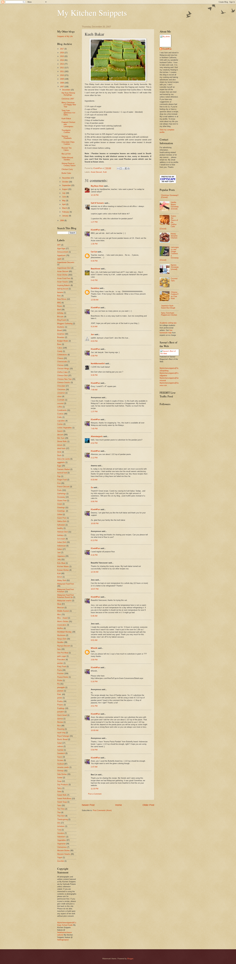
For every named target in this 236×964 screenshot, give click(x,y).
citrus (59, 396)
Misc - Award (62, 618)
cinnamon (61, 393)
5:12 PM (94, 458)
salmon (60, 746)
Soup (59, 781)
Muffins (60, 628)
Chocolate (61, 386)
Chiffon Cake (62, 372)
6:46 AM (94, 616)
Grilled (59, 514)
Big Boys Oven (97, 186)
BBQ (59, 303)
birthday (60, 313)
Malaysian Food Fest (65, 584)
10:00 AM (94, 730)
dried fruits (61, 448)
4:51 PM (94, 706)
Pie (58, 684)
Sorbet (59, 778)
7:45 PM (94, 429)
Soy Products (62, 785)
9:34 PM (94, 261)
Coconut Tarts (174, 279)
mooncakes (61, 625)
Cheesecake (62, 362)
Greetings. (61, 511)
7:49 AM (94, 390)
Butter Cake (66, 173)
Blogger (130, 959)
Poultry (60, 701)
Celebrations (62, 355)
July (64, 193)
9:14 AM (94, 327)
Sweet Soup (62, 802)
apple (59, 259)
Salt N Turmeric (97, 203)
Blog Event (61, 320)
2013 (62, 64)
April (64, 204)
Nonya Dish (61, 639)
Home (118, 805)
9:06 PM (94, 501)
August (65, 189)
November (66, 178)
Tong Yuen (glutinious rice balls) (68, 112)
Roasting (60, 729)
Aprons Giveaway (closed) (175, 267)
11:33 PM (94, 789)
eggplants (61, 462)
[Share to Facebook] (126, 168)
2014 (62, 60)
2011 (62, 71)
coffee (59, 407)
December (66, 90)
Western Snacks (63, 854)
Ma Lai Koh (66, 154)
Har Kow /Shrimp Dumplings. (68, 94)
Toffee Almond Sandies (67, 159)
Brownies (60, 337)
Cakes (59, 348)
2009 (62, 79)
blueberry (60, 327)
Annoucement (62, 252)
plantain (60, 691)
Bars (59, 296)
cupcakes (61, 421)
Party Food (61, 667)
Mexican (60, 608)
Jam (59, 553)
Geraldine (95, 288)
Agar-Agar (61, 248)
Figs (59, 476)
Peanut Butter (62, 677)
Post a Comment (94, 794)
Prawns (60, 705)
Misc (59, 615)
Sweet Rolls (62, 795)
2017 (62, 49)
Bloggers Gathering (64, 324)
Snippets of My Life (65, 36)
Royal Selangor (63, 736)
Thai (59, 812)
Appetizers (61, 255)
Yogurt (59, 857)
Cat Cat (94, 252)
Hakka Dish (61, 521)
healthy (60, 528)
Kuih (105, 172)
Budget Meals (62, 341)
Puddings (61, 708)
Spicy (59, 788)
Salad (59, 743)
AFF (59, 245)
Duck (59, 455)
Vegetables (61, 840)
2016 (62, 53)
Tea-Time (61, 809)
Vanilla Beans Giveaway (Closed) (175, 205)
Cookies (60, 414)
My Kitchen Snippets (92, 12)
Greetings (61, 507)
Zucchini (60, 861)
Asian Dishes (62, 275)
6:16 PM (94, 555)
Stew (59, 792)
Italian (59, 549)
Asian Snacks (62, 282)
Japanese (61, 556)
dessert (60, 435)
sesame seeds (63, 767)
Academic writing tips (168, 323)
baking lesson (62, 289)
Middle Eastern (63, 611)
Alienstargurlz (97, 436)
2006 (62, 220)
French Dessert (63, 487)
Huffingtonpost (63, 940)
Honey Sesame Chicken (174, 236)
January (65, 216)
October (65, 182)
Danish (60, 431)
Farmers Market (63, 469)
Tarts (59, 805)
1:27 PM (94, 222)
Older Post (148, 805)
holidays (60, 535)
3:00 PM (94, 660)
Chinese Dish (62, 376)
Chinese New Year (64, 379)
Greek (59, 504)
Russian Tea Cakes (66, 149)
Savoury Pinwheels (67, 137)
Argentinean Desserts (65, 262)
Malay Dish (61, 580)
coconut (60, 403)
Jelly (59, 560)
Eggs (59, 466)
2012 (62, 68)
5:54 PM (94, 750)
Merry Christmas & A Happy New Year (69, 105)
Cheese (60, 358)
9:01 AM (94, 640)
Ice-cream (61, 539)
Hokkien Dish (62, 532)
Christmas (61, 389)
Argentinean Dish (64, 268)
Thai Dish (61, 816)
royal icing (61, 733)
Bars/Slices (61, 299)
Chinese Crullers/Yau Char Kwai (175, 295)
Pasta (59, 670)
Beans (59, 306)
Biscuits (60, 317)
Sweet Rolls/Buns (64, 798)
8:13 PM (94, 540)
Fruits (59, 490)
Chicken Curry (67, 169)
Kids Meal (61, 563)
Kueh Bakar (66, 119)
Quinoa (60, 719)
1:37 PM (94, 412)
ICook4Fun (95, 230)
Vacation (60, 833)
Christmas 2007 (68, 99)
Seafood (60, 764)
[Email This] (118, 168)
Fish (59, 483)
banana (60, 292)
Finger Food (62, 480)
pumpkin (60, 712)
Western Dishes (63, 850)
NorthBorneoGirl (98, 364)
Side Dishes (62, 774)
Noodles (60, 642)
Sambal (60, 750)
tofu (58, 823)
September (66, 185)
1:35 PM (94, 244)
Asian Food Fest (63, 278)
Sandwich (61, 753)
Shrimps (60, 771)
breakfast (61, 334)
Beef (59, 310)
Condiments (62, 410)
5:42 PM (94, 280)
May (64, 201)
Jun (92, 334)
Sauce (59, 757)
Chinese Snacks (63, 382)
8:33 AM (94, 480)
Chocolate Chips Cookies (68, 143)
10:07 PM (94, 589)
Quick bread (62, 715)
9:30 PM (94, 375)
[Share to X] (123, 168)
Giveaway (61, 497)
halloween (61, 525)
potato (59, 698)
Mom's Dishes (62, 621)
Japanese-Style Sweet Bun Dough (168, 307)
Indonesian (61, 546)
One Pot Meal (62, 653)
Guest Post (61, 518)
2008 (62, 83)
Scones (60, 760)
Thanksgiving (62, 819)
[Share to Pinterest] (128, 168)
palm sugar (61, 656)
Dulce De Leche (63, 459)
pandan (60, 663)
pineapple (61, 687)
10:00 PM (94, 523)
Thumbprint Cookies (66, 131)
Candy (59, 351)
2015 (62, 56)
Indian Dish (61, 542)
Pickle (59, 680)
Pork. (59, 694)
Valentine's (61, 837)
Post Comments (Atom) (102, 810)
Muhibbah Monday (64, 632)
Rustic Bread (62, 739)
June (64, 197)
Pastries (60, 673)
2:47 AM (94, 767)
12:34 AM (94, 572)
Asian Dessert (96, 172)
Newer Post (88, 805)
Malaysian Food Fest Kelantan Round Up (65, 596)
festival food (62, 473)
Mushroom (61, 635)
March (65, 208)
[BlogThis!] (120, 168)
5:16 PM (94, 682)
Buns (59, 344)
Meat (59, 604)
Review (60, 722)
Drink (59, 452)
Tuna (59, 830)
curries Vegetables (64, 428)
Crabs (59, 417)
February (66, 212)
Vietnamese (62, 847)
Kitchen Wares (63, 566)
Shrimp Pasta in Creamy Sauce (68, 164)
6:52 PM (94, 443)
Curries (60, 424)
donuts (60, 445)
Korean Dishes (63, 570)
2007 (62, 87)
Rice (59, 726)
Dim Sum (61, 438)
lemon (59, 577)
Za (92, 487)
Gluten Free (62, 501)
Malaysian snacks (64, 601)
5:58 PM (94, 356)
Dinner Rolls (62, 441)
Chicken (60, 365)
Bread (59, 330)
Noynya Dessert (63, 646)
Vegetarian (61, 844)
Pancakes (61, 660)
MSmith (94, 648)
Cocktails (61, 400)
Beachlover (95, 269)
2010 (62, 75)
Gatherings (61, 494)
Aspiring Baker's (63, 285)
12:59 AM (94, 300)
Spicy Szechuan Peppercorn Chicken (169, 314)
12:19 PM (94, 195)
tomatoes (61, 826)
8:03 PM (94, 341)
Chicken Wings (63, 369)
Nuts (59, 649)
